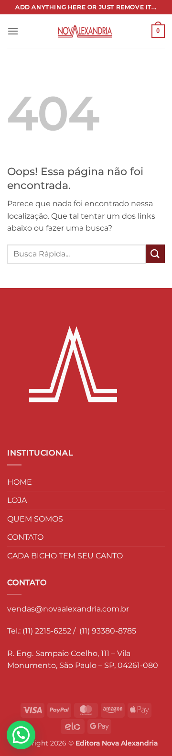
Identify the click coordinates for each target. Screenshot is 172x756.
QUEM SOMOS (35, 518)
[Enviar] (155, 254)
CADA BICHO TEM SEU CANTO (65, 555)
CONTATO (25, 537)
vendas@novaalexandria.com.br (68, 608)
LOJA (17, 500)
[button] (13, 31)
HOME (19, 482)
